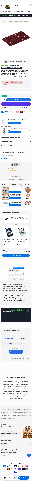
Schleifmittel (10, 21)
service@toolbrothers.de (10, 436)
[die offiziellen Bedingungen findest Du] (20, 67)
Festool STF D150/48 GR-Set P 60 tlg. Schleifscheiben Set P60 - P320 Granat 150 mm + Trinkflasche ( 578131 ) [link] (9, 240)
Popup (21, 82)
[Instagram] (26, 61)
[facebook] (9, 449)
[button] (5, 98)
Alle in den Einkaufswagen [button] (16, 255)
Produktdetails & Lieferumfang (10, 146)
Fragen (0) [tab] (22, 338)
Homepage (3, 21)
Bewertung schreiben (16, 352)
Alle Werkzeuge (2, 5)
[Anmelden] (27, 5)
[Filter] (4, 343)
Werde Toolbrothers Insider (8, 452)
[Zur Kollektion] (21, 185)
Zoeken (29, 11)
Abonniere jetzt (29, 455)
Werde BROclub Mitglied (15, 1)
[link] (6, 219)
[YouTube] (24, 61)
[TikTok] (27, 61)
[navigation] (1, 1)
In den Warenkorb (18, 99)
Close (16, 440)
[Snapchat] (16, 450)
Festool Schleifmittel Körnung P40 (22, 21)
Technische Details (6, 141)
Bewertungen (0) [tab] (9, 338)
